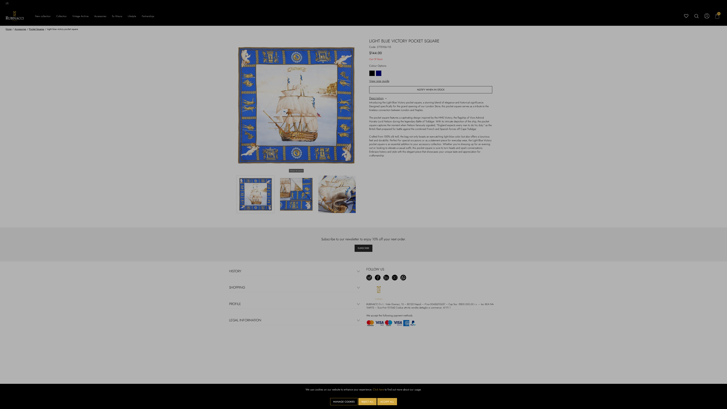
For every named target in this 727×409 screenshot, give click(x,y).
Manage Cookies (344, 402)
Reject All (367, 402)
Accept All (387, 402)
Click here (378, 389)
